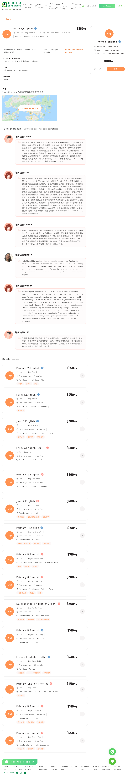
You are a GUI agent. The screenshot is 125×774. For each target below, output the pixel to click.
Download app (85, 767)
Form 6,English (23, 28)
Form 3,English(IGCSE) (30, 447)
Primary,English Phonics (32, 683)
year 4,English (25, 501)
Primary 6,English (28, 577)
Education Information (17, 767)
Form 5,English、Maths (31, 656)
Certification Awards (30, 767)
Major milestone (43, 767)
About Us (6, 767)
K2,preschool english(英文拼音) (36, 603)
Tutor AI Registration (119, 767)
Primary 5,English (28, 554)
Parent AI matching (106, 767)
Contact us (75, 767)
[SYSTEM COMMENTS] (112, 761)
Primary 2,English (28, 367)
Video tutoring (54, 767)
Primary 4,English (28, 732)
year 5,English (25, 421)
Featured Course (64, 767)
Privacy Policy (96, 767)
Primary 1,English (27, 527)
